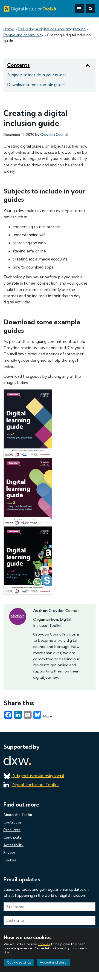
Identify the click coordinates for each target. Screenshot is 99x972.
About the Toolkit (17, 814)
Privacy (9, 852)
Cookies (9, 860)
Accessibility (13, 845)
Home (8, 29)
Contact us (12, 822)
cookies (44, 944)
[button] (90, 8)
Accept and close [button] (53, 962)
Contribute (12, 837)
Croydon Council (54, 134)
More (47, 716)
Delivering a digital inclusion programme (52, 29)
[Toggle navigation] (79, 8)
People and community (23, 35)
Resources (11, 830)
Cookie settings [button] (19, 962)
